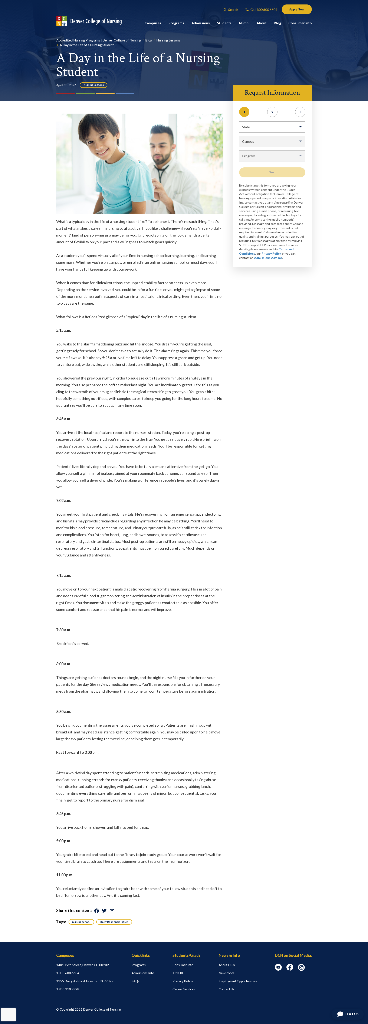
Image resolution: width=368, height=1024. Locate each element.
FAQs (135, 981)
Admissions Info (143, 973)
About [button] (262, 23)
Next (272, 172)
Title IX (177, 973)
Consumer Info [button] (300, 23)
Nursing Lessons (93, 85)
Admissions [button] (200, 23)
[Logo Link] (93, 21)
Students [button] (224, 23)
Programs (139, 965)
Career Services (183, 989)
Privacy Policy (182, 981)
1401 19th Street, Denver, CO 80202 (82, 965)
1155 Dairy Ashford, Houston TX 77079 (85, 981)
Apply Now (296, 9)
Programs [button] (176, 23)
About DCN (227, 965)
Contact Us (226, 989)
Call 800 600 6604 (263, 9)
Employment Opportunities (238, 981)
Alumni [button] (244, 23)
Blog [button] (277, 23)
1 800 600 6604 (67, 973)
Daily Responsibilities (114, 922)
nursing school (81, 922)
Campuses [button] (153, 23)
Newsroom (226, 973)
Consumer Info (182, 965)
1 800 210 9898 (67, 989)
